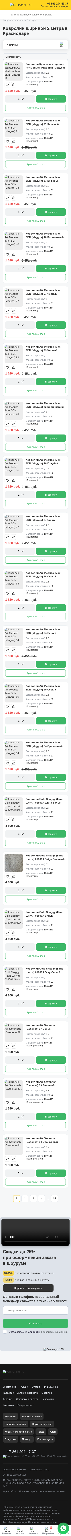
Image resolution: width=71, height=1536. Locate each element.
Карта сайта (9, 1491)
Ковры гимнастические (18, 1431)
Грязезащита (45, 1439)
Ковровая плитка (32, 1416)
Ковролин (10, 1416)
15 (54, 1198)
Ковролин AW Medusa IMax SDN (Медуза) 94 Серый (43, 631)
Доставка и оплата (27, 1398)
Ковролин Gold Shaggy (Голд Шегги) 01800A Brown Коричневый (44, 916)
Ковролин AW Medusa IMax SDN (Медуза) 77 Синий (43, 518)
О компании (10, 1386)
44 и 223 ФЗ (51, 1386)
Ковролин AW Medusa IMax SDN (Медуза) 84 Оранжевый (44, 744)
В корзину (51, 98)
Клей (53, 1431)
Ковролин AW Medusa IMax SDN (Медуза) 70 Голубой (43, 461)
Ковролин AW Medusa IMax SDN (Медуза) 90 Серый (43, 687)
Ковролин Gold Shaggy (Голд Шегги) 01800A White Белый (44, 801)
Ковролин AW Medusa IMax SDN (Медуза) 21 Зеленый (43, 122)
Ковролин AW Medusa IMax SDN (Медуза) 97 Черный (43, 292)
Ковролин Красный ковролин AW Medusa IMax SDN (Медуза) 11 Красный (45, 68)
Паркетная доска (42, 1424)
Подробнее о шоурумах (28, 1288)
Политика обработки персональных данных (42, 1491)
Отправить (35, 1323)
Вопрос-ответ (25, 1405)
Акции (24, 1386)
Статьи (36, 1386)
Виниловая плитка (16, 1424)
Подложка (11, 1439)
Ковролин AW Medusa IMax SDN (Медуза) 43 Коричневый (45, 405)
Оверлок (47, 1392)
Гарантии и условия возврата (20, 1392)
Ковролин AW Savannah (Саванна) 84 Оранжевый (42, 1140)
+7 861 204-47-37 (57, 3)
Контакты (8, 1405)
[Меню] (5, 5)
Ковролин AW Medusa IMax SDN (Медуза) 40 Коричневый (45, 235)
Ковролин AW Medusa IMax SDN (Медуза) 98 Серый (43, 574)
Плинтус (27, 1439)
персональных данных (54, 1331)
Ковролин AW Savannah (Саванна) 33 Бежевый (41, 1083)
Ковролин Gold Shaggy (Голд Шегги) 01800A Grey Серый (44, 970)
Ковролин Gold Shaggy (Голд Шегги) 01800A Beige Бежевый (45, 857)
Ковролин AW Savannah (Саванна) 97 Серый (41, 1027)
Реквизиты (48, 1398)
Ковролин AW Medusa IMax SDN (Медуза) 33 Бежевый (43, 179)
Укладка (7, 1398)
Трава (40, 1431)
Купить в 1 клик (36, 107)
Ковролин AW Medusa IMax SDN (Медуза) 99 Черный (43, 348)
